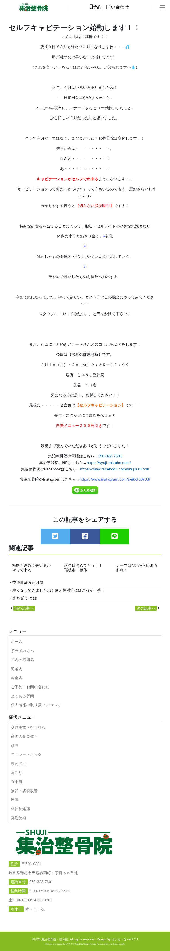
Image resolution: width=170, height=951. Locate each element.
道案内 (16, 669)
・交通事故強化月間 (26, 582)
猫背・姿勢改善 (24, 791)
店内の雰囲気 (22, 660)
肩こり (16, 773)
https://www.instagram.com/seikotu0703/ (115, 479)
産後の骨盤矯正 (24, 736)
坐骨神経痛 (20, 809)
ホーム (16, 642)
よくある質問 (22, 696)
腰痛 (15, 800)
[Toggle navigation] (162, 7)
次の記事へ (146, 608)
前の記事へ (24, 608)
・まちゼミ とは (23, 598)
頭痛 (15, 746)
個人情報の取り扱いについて (36, 705)
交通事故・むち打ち (28, 727)
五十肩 (16, 782)
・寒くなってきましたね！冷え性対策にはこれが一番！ (57, 590)
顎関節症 (18, 764)
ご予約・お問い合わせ (30, 687)
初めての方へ (22, 651)
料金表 (16, 678)
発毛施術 (18, 818)
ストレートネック (26, 754)
